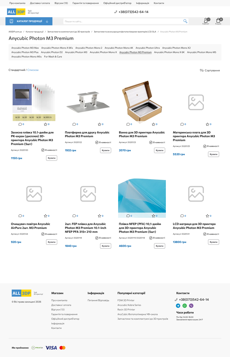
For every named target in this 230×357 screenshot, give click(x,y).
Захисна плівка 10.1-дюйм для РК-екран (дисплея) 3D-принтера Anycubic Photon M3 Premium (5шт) (32, 138)
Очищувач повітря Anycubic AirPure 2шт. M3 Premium (30, 226)
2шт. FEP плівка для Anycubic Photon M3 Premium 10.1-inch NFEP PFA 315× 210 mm (85, 227)
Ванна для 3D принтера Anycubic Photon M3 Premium (142, 134)
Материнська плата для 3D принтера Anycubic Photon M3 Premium (194, 136)
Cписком (32, 69)
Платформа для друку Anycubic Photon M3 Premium (87, 134)
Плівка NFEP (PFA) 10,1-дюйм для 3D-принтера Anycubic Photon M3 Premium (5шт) (140, 227)
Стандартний (17, 69)
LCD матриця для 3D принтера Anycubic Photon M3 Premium (194, 226)
